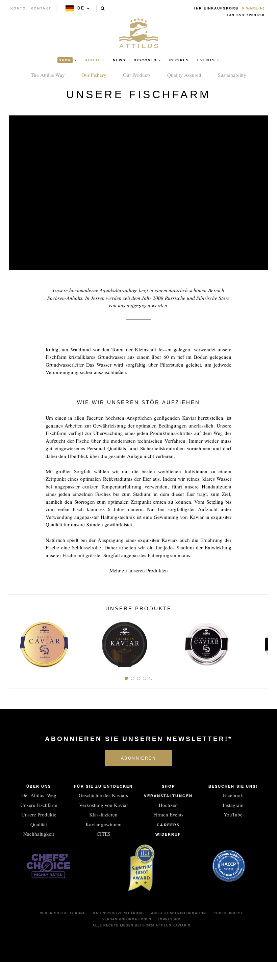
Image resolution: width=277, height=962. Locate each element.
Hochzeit (168, 805)
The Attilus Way (48, 74)
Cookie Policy (228, 913)
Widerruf (168, 834)
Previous (16, 641)
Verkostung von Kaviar (103, 805)
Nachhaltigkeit (38, 833)
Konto (18, 8)
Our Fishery (93, 74)
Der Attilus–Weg (38, 795)
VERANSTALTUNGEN (168, 796)
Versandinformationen (126, 919)
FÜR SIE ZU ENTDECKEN (103, 786)
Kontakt (41, 8)
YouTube (233, 814)
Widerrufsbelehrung (62, 913)
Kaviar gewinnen (103, 824)
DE (80, 8)
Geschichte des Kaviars (103, 795)
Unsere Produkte (38, 814)
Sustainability (232, 74)
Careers (168, 825)
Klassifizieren (103, 814)
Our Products (137, 74)
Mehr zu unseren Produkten (138, 570)
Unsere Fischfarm (38, 805)
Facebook (233, 795)
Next (260, 641)
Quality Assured (184, 74)
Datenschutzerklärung (118, 913)
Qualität (38, 824)
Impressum (169, 919)
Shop (168, 786)
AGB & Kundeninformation (178, 913)
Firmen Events (168, 814)
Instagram (233, 805)
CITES (103, 833)
